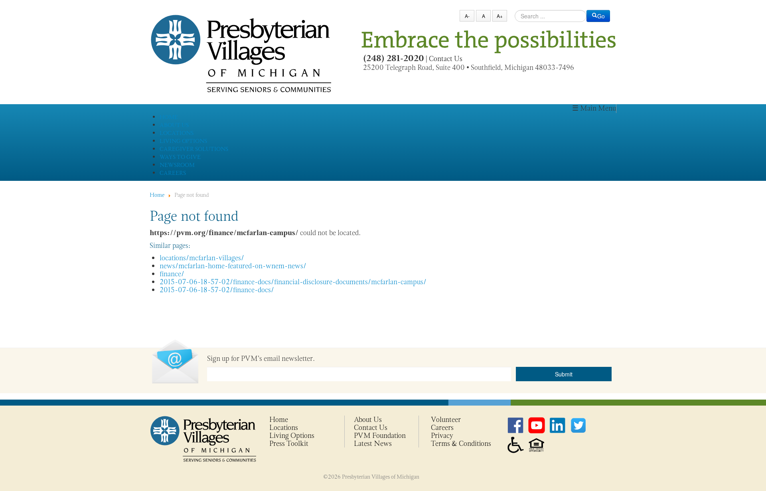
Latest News (373, 443)
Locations (283, 428)
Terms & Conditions (461, 443)
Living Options (291, 436)
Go (601, 16)
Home (278, 420)
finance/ (172, 274)
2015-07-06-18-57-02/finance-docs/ (217, 290)
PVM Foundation (380, 436)
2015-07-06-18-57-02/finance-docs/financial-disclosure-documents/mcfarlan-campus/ (293, 282)
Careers (442, 428)
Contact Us (445, 58)
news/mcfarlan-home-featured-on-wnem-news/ (233, 266)
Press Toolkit (288, 443)
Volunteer (446, 420)
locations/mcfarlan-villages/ (202, 258)
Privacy (442, 436)
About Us (368, 420)
